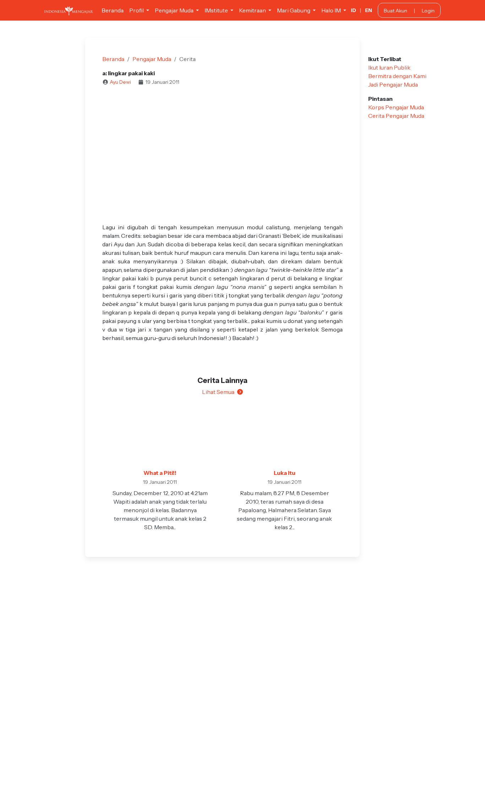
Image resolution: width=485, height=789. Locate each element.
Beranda (113, 10)
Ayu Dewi (120, 82)
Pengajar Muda (151, 58)
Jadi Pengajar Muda (393, 84)
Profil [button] (137, 10)
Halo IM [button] (331, 10)
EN (368, 10)
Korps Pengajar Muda (396, 107)
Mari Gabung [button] (294, 10)
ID (353, 10)
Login (428, 10)
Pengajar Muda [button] (175, 10)
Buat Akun (395, 10)
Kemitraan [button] (253, 10)
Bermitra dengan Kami (397, 76)
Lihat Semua (218, 391)
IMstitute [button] (217, 10)
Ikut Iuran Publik (389, 67)
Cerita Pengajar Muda (396, 115)
